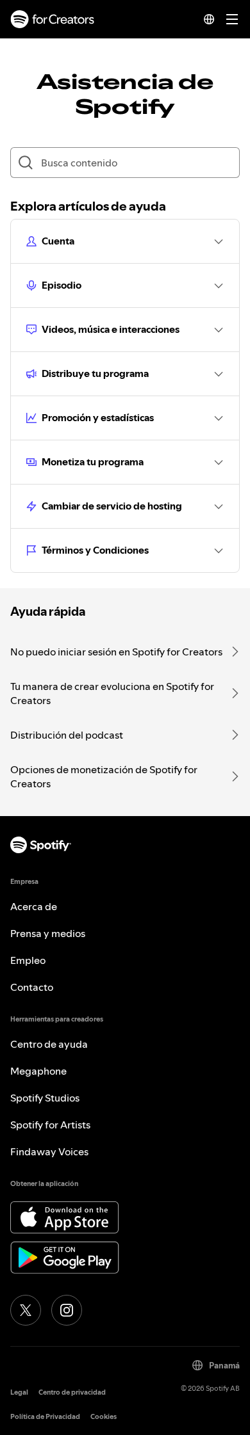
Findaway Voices (49, 1151)
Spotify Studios (44, 1098)
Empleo (28, 960)
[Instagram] (66, 1310)
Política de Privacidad (45, 1417)
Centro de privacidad (72, 1392)
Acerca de (33, 906)
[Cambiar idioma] (209, 19)
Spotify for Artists (50, 1125)
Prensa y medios (47, 933)
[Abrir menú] (232, 19)
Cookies (103, 1417)
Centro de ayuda (49, 1044)
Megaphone (38, 1071)
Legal (19, 1392)
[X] (25, 1310)
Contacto (31, 987)
